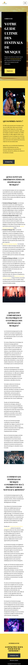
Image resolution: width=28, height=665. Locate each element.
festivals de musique (15, 58)
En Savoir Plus (8, 162)
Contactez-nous (14, 655)
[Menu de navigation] (25, 3)
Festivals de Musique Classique (10, 244)
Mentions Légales (14, 660)
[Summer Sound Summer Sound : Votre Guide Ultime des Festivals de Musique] (4, 3)
